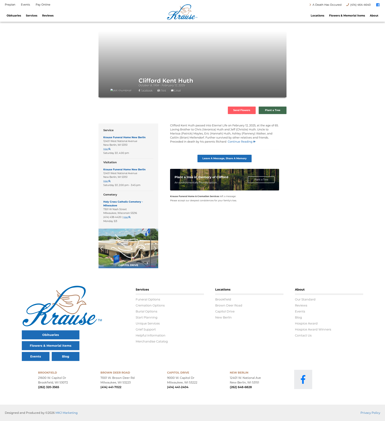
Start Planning (146, 317)
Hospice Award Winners (313, 329)
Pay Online (43, 4)
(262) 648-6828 (241, 387)
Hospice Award (306, 323)
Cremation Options (150, 305)
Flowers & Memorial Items (347, 15)
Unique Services (148, 323)
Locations (317, 15)
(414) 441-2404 (177, 387)
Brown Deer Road (228, 305)
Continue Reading (240, 141)
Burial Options (146, 311)
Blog (65, 356)
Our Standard (305, 299)
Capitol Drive (225, 311)
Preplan (10, 4)
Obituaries (14, 15)
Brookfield (223, 299)
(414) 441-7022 (110, 387)
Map (105, 181)
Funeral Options (148, 299)
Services (31, 15)
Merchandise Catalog (152, 341)
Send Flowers (241, 110)
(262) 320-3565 (48, 387)
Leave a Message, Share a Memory (224, 158)
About (374, 15)
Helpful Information (150, 335)
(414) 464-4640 (360, 4)
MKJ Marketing (66, 413)
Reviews (48, 15)
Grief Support (146, 329)
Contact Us (303, 335)
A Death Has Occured (327, 4)
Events (26, 4)
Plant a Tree (272, 110)
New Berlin (223, 317)
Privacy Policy (370, 413)
